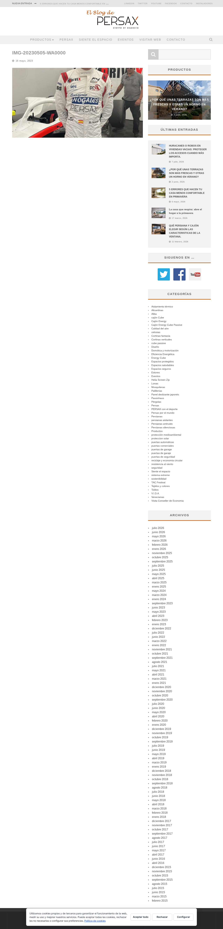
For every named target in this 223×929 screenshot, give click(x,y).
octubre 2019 (160, 737)
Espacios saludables (162, 365)
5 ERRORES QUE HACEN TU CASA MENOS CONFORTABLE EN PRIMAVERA (79, 4)
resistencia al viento (162, 464)
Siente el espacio (95, 39)
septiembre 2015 (162, 879)
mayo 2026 (159, 536)
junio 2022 (158, 636)
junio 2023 (158, 607)
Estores (155, 372)
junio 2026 (158, 532)
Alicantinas (157, 310)
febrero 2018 (160, 812)
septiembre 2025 (162, 561)
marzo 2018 (159, 808)
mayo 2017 (159, 850)
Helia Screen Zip (160, 379)
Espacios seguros (161, 368)
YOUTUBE (156, 3)
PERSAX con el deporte (164, 409)
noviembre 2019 (162, 733)
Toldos (155, 489)
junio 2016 (158, 858)
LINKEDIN (129, 3)
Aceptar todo (140, 916)
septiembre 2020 (162, 699)
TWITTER (143, 3)
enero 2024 (159, 599)
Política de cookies (95, 920)
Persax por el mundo (162, 412)
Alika (154, 313)
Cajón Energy (158, 321)
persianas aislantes (162, 420)
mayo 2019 (159, 754)
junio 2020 (158, 708)
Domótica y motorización (165, 350)
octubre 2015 (160, 875)
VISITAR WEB (150, 39)
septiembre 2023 (162, 603)
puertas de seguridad (163, 456)
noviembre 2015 (162, 871)
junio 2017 (158, 846)
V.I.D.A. (155, 493)
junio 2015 (158, 892)
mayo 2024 (159, 590)
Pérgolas (156, 401)
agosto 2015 (159, 883)
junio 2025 (158, 569)
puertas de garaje (161, 453)
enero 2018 (159, 816)
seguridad (156, 467)
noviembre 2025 (162, 553)
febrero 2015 (160, 900)
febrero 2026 (160, 544)
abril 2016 (158, 862)
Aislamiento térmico (162, 306)
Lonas (154, 383)
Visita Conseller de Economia (167, 500)
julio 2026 (158, 528)
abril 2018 (158, 804)
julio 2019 (158, 745)
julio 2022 (158, 632)
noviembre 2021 (162, 649)
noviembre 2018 (162, 775)
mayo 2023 (159, 611)
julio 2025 (158, 565)
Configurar (183, 916)
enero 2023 (159, 624)
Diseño (155, 346)
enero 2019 (159, 766)
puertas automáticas (162, 442)
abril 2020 (158, 716)
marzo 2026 (159, 540)
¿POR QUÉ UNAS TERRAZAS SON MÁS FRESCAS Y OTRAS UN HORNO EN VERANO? (179, 104)
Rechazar (162, 916)
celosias (155, 332)
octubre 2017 (160, 829)
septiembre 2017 (162, 833)
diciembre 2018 (161, 770)
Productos (40, 39)
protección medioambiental (166, 434)
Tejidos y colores (160, 486)
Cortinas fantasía (160, 335)
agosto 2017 (159, 837)
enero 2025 (159, 586)
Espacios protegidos (162, 361)
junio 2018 (158, 795)
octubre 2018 (160, 779)
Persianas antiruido (162, 423)
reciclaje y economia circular (167, 460)
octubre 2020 (160, 695)
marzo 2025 (159, 582)
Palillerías (156, 390)
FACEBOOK (171, 3)
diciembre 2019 (161, 728)
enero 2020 (159, 724)
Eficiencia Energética (162, 354)
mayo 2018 (159, 800)
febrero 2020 (160, 720)
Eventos (126, 39)
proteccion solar (160, 438)
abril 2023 (158, 615)
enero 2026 (159, 548)
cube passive (158, 343)
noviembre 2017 (162, 825)
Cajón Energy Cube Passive (166, 324)
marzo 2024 (159, 595)
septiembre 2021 (162, 657)
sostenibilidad (158, 478)
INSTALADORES (204, 3)
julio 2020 (158, 703)
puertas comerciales (162, 445)
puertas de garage (161, 449)
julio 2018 (158, 791)
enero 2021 (159, 682)
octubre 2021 (160, 653)
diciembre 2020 (161, 687)
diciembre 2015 (161, 867)
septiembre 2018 (162, 783)
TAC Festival (158, 482)
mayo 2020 (159, 712)
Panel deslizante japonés (165, 394)
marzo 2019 (159, 762)
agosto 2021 (159, 662)
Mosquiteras (158, 387)
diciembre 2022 (161, 628)
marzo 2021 (159, 678)
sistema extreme (160, 475)
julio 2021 (158, 666)
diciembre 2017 (161, 821)
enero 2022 (159, 645)
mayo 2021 (159, 670)
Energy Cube (158, 357)
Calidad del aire (160, 328)
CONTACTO (186, 3)
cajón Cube (157, 317)
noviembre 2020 (162, 691)
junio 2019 (158, 749)
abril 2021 (158, 674)
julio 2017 (158, 842)
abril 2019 (158, 758)
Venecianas (157, 497)
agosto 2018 (159, 787)
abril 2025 (158, 578)
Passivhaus (157, 398)
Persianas (156, 416)
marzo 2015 (159, 896)
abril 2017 (158, 854)
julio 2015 (158, 888)
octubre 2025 (160, 557)
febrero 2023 (160, 620)
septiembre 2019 (162, 741)
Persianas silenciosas (163, 427)
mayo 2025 (159, 574)
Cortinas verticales (161, 339)
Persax (66, 39)
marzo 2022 (159, 641)
